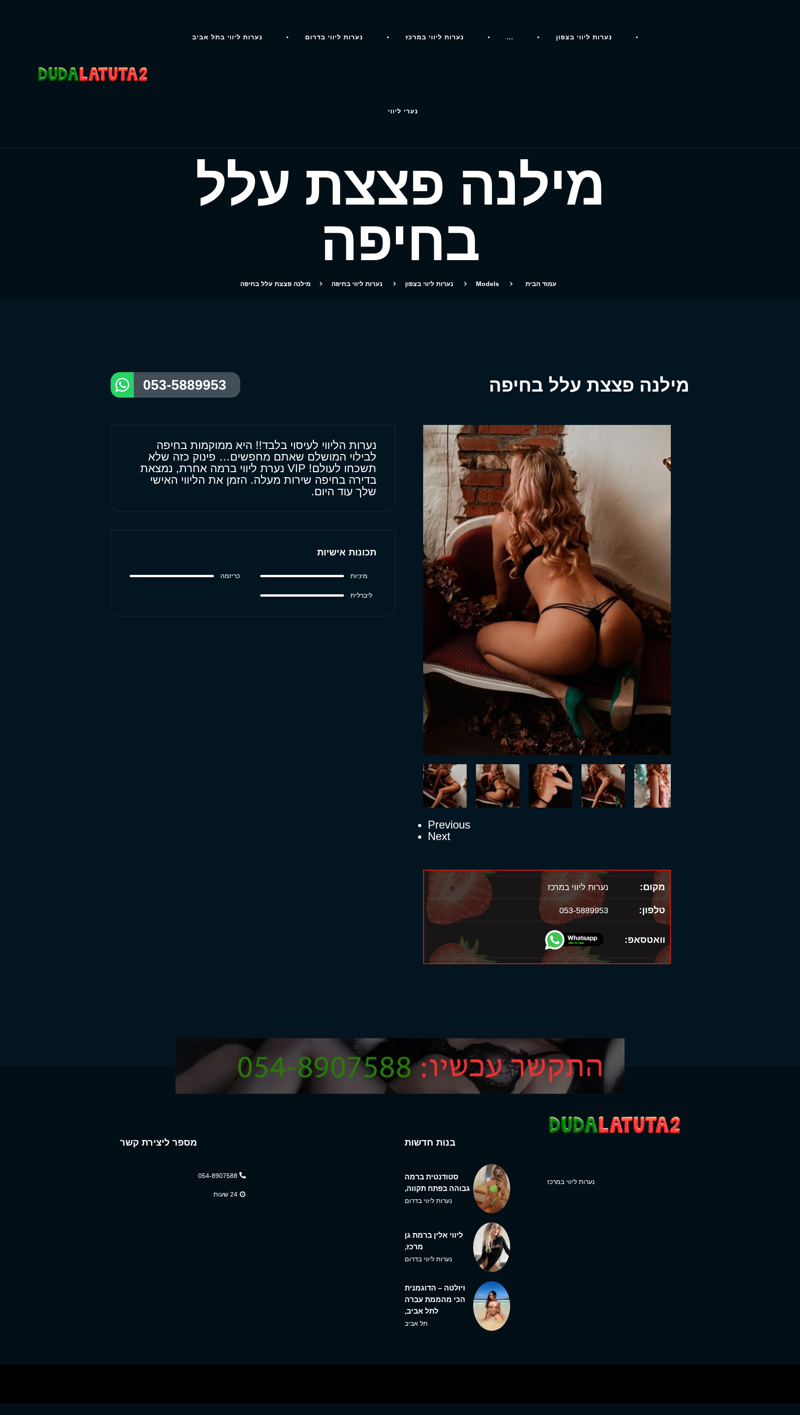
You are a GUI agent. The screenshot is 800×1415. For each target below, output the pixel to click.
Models (487, 283)
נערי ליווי (403, 111)
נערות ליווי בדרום (334, 37)
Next (439, 836)
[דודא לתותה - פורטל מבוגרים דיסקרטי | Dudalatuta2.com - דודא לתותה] (92, 74)
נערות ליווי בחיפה (356, 283)
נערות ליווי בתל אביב (227, 37)
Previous (449, 824)
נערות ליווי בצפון (584, 37)
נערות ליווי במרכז (435, 37)
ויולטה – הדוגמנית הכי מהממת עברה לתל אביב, (435, 1299)
